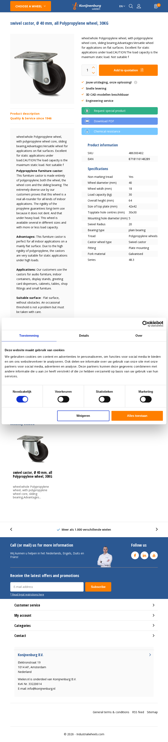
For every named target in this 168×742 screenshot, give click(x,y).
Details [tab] (84, 335)
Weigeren (83, 415)
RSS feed (138, 712)
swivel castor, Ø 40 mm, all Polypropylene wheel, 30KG (32, 474)
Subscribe (98, 586)
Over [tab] (138, 335)
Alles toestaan (137, 415)
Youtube (154, 555)
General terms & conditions (111, 712)
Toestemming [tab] (29, 335)
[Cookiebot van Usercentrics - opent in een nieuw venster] (145, 324)
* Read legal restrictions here (27, 594)
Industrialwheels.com (90, 734)
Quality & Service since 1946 (30, 118)
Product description (25, 113)
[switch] (63, 399)
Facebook (135, 555)
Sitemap (152, 712)
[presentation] (13, 529)
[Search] (131, 6)
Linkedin (144, 555)
